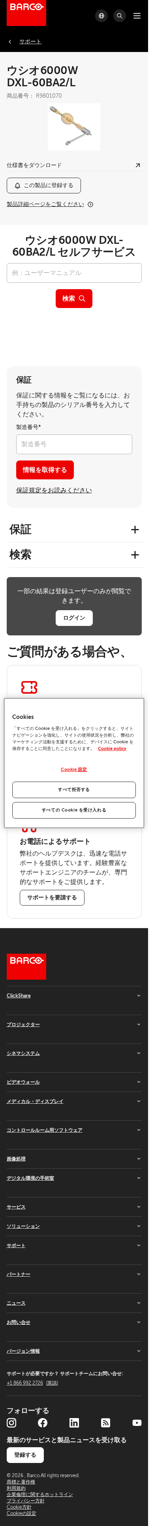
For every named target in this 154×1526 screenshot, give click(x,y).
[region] (74, 763)
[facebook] (42, 1423)
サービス (16, 1207)
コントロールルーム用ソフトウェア (45, 1130)
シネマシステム (23, 1053)
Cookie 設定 (74, 769)
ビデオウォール (23, 1082)
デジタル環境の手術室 (30, 1178)
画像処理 (16, 1159)
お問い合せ (18, 1322)
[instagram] (11, 1423)
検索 (68, 298)
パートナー (18, 1274)
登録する (25, 1455)
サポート (16, 1245)
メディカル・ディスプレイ (35, 1101)
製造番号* (28, 427)
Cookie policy (112, 748)
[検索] (119, 15)
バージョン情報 (23, 1351)
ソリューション (23, 1226)
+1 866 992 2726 (32, 1383)
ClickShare (19, 996)
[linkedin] (74, 1423)
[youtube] (137, 1423)
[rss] (105, 1423)
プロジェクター (23, 1024)
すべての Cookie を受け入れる (74, 810)
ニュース (16, 1303)
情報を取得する (45, 469)
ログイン (74, 617)
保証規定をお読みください (54, 490)
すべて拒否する (74, 789)
